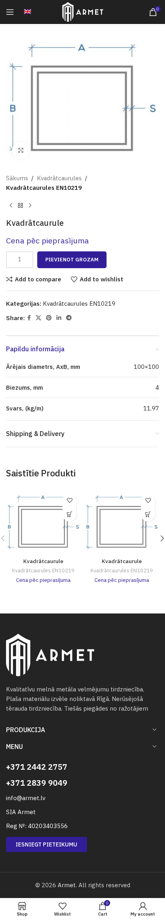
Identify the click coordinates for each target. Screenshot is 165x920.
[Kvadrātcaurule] (43, 522)
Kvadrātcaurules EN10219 (44, 187)
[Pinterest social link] (49, 318)
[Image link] (50, 654)
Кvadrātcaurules (59, 178)
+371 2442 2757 (36, 766)
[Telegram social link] (69, 318)
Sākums (17, 178)
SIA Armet (21, 812)
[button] (69, 515)
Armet (67, 885)
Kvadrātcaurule (43, 561)
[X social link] (38, 318)
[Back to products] (20, 205)
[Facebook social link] (29, 318)
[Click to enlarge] (21, 150)
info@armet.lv (25, 798)
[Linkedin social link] (59, 318)
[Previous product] (11, 205)
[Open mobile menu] (10, 12)
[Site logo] (82, 11)
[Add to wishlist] (69, 501)
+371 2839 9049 (36, 782)
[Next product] (30, 205)
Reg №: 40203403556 (37, 826)
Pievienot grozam (72, 259)
